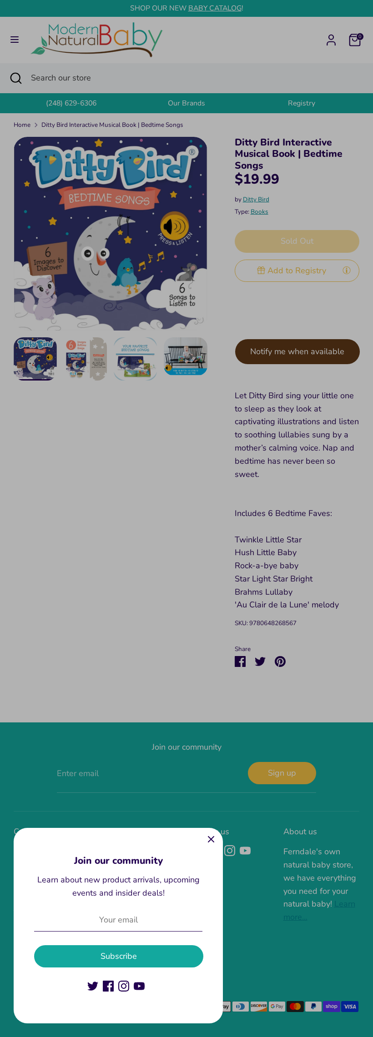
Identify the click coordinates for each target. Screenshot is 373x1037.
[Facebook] (108, 986)
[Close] (211, 840)
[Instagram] (123, 986)
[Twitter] (92, 986)
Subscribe (119, 956)
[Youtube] (139, 986)
